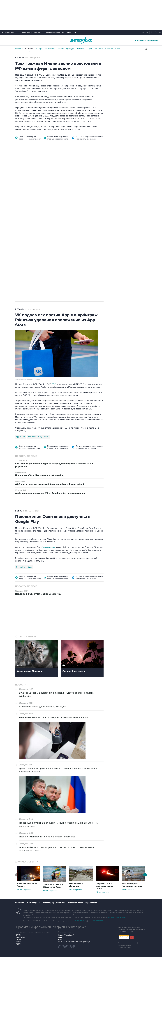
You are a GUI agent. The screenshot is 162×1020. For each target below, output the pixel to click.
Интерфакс (81, 40)
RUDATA (61, 940)
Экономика (50, 49)
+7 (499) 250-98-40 (80, 921)
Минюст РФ (32, 220)
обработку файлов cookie (116, 917)
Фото (117, 49)
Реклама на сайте (75, 903)
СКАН (60, 937)
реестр (97, 175)
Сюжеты (109, 49)
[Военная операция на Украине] (28, 880)
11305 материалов (24, 890)
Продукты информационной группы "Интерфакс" (51, 927)
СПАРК (18, 935)
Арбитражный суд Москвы (38, 437)
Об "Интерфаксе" (25, 32)
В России (29, 49)
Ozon (30, 567)
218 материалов (102, 892)
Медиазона (20, 220)
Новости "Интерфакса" (66, 935)
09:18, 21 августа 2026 (33, 309)
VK (24, 437)
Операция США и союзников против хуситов (104, 886)
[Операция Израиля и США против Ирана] (54, 881)
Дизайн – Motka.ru (124, 947)
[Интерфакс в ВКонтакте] (66, 946)
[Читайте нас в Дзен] (59, 946)
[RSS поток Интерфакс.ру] (70, 946)
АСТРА (18, 944)
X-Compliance (20, 937)
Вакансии (60, 903)
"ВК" (54, 384)
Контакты (19, 903)
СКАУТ (18, 940)
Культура (70, 49)
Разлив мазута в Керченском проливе (132, 884)
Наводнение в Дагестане (76, 884)
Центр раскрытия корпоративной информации (74, 942)
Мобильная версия (9, 32)
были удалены (48, 547)
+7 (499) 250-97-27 (97, 921)
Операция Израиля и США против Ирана (53, 885)
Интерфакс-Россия (53, 32)
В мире (39, 49)
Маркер (18, 942)
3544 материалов (50, 891)
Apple (18, 437)
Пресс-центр (48, 903)
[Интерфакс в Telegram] (63, 946)
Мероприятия (91, 903)
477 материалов (128, 890)
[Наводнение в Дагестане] (81, 880)
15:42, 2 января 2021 (32, 58)
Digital (89, 49)
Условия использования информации (131, 943)
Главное (19, 49)
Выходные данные (124, 945)
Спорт (61, 49)
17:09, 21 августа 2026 (33, 158)
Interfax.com (38, 32)
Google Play (21, 567)
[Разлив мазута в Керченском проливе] (133, 880)
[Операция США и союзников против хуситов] (107, 880)
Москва (80, 49)
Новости (99, 49)
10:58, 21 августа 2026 (31, 511)
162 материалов (75, 890)
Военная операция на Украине (27, 884)
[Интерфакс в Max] (74, 946)
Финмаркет (66, 32)
